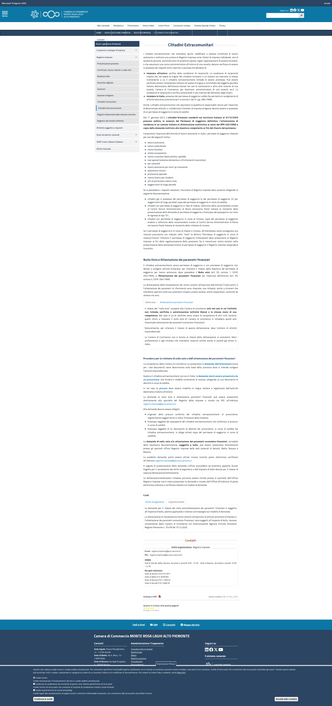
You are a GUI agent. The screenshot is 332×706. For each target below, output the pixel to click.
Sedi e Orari (139, 624)
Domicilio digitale (105, 82)
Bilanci (133, 655)
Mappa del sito (192, 625)
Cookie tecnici (41, 677)
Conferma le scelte (43, 699)
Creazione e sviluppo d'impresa (111, 50)
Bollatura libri (103, 76)
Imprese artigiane (105, 95)
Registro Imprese (104, 57)
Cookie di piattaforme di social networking (53, 690)
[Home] (59, 14)
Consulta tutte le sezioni (142, 649)
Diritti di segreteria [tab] (154, 502)
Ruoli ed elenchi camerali (108, 134)
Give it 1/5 (144, 608)
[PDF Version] (160, 596)
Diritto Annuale (104, 148)
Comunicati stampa (181, 25)
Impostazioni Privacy (166, 663)
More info (181, 672)
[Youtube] (302, 10)
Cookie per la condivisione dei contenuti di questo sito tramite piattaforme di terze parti (73, 684)
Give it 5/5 (153, 608)
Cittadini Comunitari (106, 101)
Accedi (327, 3)
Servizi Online (148, 25)
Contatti (101, 39)
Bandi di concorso (138, 658)
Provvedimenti (137, 664)
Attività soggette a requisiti (110, 127)
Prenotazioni (133, 25)
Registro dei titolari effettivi (110, 120)
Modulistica (118, 25)
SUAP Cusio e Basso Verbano (110, 141)
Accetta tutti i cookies (286, 699)
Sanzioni (101, 89)
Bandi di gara (136, 652)
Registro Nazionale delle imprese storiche (116, 114)
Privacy (222, 25)
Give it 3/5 (149, 608)
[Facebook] (294, 10)
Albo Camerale (103, 25)
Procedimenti (137, 661)
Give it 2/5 (147, 608)
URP (155, 625)
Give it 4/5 (151, 608)
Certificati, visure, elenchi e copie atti (114, 69)
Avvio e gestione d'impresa (108, 43)
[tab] (150, 302)
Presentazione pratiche (108, 63)
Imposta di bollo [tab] (176, 502)
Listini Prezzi (163, 25)
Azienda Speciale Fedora (204, 25)
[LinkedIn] (291, 10)
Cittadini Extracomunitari (110, 108)
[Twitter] (298, 10)
